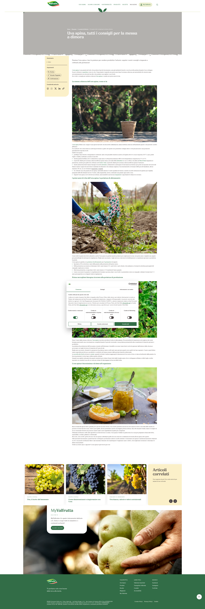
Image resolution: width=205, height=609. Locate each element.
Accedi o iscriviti (57, 528)
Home (68, 29)
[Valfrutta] (53, 4)
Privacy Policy (148, 601)
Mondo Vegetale (55, 75)
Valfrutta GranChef (139, 583)
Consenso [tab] (78, 289)
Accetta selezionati (102, 324)
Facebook (155, 583)
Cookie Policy (139, 601)
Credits (156, 601)
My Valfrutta (123, 593)
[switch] (93, 317)
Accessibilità (137, 591)
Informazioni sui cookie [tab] (126, 289)
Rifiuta (79, 324)
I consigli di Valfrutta (83, 29)
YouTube (154, 588)
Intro (49, 62)
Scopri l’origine (94, 4)
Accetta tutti (125, 324)
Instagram (155, 585)
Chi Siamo (123, 583)
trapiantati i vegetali (97, 168)
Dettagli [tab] (102, 289)
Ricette (125, 4)
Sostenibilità (107, 4)
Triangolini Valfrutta (140, 585)
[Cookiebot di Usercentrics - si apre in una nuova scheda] (130, 284)
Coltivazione (54, 78)
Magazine (133, 4)
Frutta (52, 72)
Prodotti (122, 585)
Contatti (136, 588)
